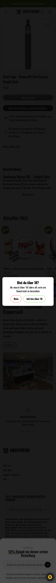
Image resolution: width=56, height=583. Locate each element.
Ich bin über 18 (34, 299)
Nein (16, 299)
